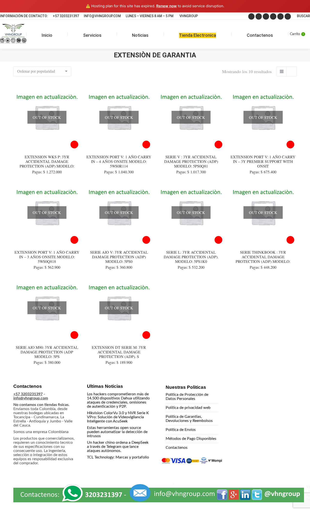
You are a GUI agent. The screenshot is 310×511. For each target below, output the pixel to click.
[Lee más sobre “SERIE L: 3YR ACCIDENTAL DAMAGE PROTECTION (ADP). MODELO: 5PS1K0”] (218, 240)
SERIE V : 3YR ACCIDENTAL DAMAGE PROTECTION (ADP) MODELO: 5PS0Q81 (191, 161)
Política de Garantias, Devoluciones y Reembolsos (189, 419)
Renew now (166, 6)
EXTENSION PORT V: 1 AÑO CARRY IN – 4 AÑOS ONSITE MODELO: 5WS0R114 (118, 161)
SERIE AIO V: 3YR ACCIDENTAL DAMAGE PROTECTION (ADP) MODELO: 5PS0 (119, 257)
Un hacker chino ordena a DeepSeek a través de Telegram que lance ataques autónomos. (117, 447)
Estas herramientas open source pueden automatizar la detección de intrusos (117, 432)
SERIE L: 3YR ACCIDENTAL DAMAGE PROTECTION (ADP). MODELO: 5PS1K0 (191, 257)
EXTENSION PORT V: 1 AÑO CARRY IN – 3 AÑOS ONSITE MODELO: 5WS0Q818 (47, 257)
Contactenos (176, 448)
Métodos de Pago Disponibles (191, 439)
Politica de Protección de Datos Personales (187, 397)
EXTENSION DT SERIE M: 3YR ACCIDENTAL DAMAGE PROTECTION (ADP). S (119, 352)
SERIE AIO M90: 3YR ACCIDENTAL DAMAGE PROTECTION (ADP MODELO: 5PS (47, 352)
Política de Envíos (181, 430)
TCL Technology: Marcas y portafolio (118, 457)
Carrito (297, 34)
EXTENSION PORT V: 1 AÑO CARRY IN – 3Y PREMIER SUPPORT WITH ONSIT (263, 161)
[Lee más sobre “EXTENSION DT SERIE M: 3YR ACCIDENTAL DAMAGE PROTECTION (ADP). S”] (146, 335)
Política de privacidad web (188, 408)
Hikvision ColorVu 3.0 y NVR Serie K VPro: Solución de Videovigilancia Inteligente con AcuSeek (118, 417)
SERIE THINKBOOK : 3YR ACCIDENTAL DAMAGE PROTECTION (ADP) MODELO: (263, 257)
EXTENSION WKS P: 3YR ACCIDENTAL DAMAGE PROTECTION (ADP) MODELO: (47, 161)
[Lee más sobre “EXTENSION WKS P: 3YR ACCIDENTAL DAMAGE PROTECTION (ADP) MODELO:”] (74, 144)
